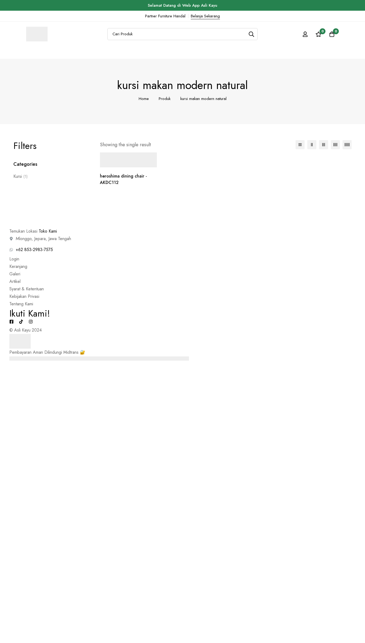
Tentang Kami (21, 304)
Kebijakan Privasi (24, 296)
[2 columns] (311, 144)
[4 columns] (335, 144)
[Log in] (305, 34)
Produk (164, 99)
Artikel (15, 281)
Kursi (20, 176)
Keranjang (18, 266)
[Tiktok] (21, 321)
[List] (300, 144)
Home (144, 99)
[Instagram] (31, 321)
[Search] (252, 34)
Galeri (14, 274)
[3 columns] (323, 144)
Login (14, 259)
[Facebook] (11, 321)
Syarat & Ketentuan (26, 289)
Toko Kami (48, 231)
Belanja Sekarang (205, 16)
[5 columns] (347, 144)
